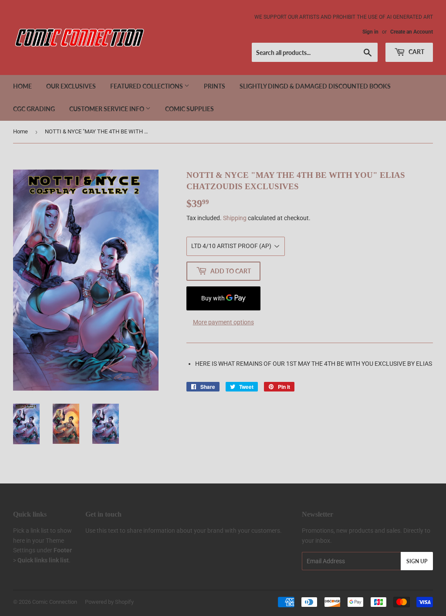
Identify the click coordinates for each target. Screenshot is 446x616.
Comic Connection (54, 602)
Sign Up (416, 561)
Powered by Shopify (109, 602)
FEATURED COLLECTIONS (147, 86)
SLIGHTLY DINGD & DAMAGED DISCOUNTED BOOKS (315, 86)
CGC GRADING (34, 108)
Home (22, 86)
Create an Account (411, 32)
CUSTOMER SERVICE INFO (107, 108)
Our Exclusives (71, 86)
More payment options (223, 322)
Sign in (370, 32)
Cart (415, 51)
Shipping (235, 217)
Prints (214, 86)
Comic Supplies (189, 108)
